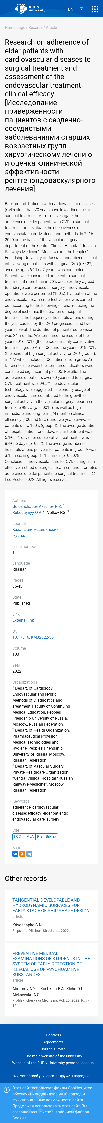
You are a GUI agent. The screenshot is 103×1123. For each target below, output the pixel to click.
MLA (30, 836)
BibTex (51, 836)
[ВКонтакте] (15, 854)
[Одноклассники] (23, 854)
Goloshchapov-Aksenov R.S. (37, 506)
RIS (39, 836)
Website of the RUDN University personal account (53, 1063)
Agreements (54, 1042)
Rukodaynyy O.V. (27, 512)
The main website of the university (53, 1056)
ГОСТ (18, 836)
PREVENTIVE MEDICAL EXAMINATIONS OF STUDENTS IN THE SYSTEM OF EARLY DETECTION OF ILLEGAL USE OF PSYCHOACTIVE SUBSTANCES (51, 964)
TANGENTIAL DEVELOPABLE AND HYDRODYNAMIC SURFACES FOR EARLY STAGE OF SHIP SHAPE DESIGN (51, 905)
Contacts (53, 1035)
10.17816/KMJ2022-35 (33, 637)
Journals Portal (53, 1049)
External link (23, 620)
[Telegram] (29, 854)
